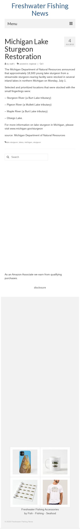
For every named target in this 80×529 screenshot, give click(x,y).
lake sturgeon (12, 142)
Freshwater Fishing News (40, 9)
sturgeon (37, 142)
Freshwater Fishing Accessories (40, 509)
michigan (28, 142)
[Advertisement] (40, 213)
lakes (21, 142)
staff (11, 64)
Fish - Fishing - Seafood (42, 513)
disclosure (40, 287)
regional (32, 64)
